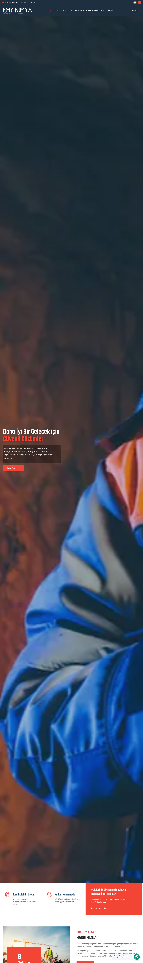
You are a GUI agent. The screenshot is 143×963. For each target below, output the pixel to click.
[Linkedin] (139, 2)
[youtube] (135, 2)
